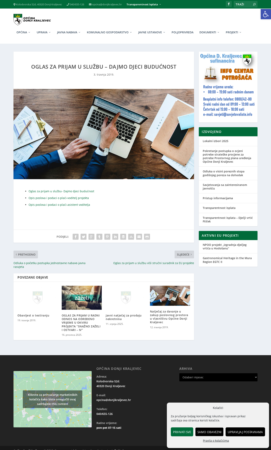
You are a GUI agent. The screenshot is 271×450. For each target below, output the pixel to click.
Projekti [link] (232, 32)
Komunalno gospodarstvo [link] (108, 32)
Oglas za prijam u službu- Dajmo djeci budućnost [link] (61, 191)
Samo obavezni (209, 432)
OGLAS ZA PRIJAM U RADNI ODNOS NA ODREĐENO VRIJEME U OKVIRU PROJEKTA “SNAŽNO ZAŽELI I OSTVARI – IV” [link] (81, 322)
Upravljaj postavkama (245, 432)
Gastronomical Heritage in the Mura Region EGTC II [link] (227, 259)
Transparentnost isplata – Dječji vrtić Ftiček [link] (228, 219)
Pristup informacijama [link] (218, 198)
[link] (266, 14)
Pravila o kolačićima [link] (216, 440)
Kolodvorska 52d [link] (107, 381)
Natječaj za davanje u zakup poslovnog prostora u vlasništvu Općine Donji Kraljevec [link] (169, 317)
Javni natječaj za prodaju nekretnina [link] (124, 317)
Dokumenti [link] (207, 32)
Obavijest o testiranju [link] (33, 315)
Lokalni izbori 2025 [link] (215, 141)
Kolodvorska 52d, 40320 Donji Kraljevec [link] (38, 4)
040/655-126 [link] (76, 4)
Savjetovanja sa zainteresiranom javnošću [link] (225, 186)
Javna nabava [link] (67, 32)
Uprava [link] (42, 32)
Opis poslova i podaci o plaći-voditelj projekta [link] (59, 198)
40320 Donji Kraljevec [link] (110, 386)
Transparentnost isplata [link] (142, 4)
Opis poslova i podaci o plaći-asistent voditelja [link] (59, 205)
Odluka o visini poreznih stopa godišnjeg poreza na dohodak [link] (223, 173)
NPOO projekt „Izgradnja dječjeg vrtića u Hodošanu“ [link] (225, 246)
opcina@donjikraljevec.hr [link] (106, 4)
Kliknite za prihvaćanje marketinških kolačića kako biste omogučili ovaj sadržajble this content (52, 399)
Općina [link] (21, 32)
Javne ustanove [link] (150, 32)
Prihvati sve (182, 432)
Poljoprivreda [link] (182, 32)
